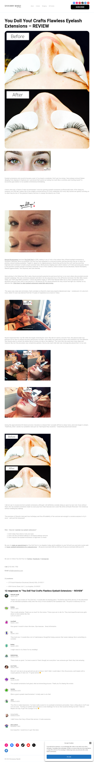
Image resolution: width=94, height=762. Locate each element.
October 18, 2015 (15, 715)
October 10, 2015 (15, 701)
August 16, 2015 (15, 679)
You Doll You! (29, 260)
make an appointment (19, 545)
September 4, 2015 (16, 690)
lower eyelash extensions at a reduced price (22, 547)
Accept (69, 757)
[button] (90, 743)
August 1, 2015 (14, 608)
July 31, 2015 (14, 596)
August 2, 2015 (14, 656)
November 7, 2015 (15, 726)
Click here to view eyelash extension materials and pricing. (33, 283)
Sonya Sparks (14, 714)
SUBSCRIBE (80, 7)
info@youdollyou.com (16, 571)
